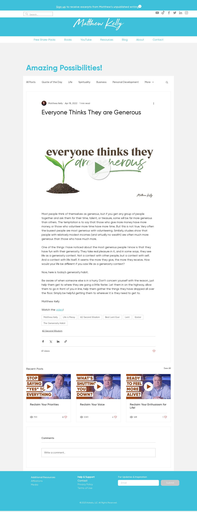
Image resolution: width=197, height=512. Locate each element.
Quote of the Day (52, 82)
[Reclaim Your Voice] (98, 386)
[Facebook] (169, 13)
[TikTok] (163, 13)
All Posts (31, 82)
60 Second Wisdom (90, 317)
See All (167, 368)
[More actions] (153, 103)
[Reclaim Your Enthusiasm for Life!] (148, 386)
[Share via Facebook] (43, 341)
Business (101, 82)
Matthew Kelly (98, 24)
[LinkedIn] (181, 13)
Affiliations (37, 480)
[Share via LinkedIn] (58, 341)
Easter (138, 317)
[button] (166, 82)
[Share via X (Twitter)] (50, 341)
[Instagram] (186, 13)
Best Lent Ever (112, 317)
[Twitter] (175, 13)
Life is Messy (69, 317)
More (148, 82)
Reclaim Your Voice (92, 404)
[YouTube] (157, 13)
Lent (127, 317)
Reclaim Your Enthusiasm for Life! (148, 406)
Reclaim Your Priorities (44, 404)
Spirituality (84, 82)
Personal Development (126, 82)
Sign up (61, 6)
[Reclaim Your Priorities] (48, 386)
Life (70, 82)
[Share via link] (65, 341)
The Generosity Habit (54, 323)
